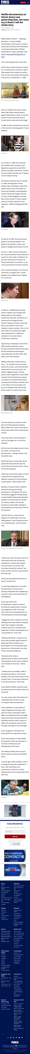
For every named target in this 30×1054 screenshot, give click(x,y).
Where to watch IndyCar (17, 1014)
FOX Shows (16, 947)
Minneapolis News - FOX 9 (5, 981)
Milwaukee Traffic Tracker (18, 924)
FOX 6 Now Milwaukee (5, 28)
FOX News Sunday (18, 945)
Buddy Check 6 (17, 958)
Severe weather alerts (19, 886)
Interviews (16, 918)
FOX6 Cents (4, 912)
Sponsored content (5, 1009)
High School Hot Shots (5, 939)
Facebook (3, 956)
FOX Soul (16, 943)
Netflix (12, 28)
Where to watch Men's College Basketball (17, 1018)
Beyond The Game (5, 934)
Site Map (3, 904)
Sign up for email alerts (18, 978)
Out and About (17, 917)
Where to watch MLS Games (19, 1029)
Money (3, 908)
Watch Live (23, 2)
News (3, 884)
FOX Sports (16, 942)
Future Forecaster (18, 899)
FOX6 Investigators (5, 890)
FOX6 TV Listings (18, 936)
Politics (3, 896)
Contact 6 (3, 910)
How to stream (17, 931)
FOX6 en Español (5, 902)
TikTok (2, 960)
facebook (8, 1037)
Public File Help (17, 988)
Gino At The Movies (18, 922)
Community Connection (16, 962)
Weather (17, 884)
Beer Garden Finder (18, 955)
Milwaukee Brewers (5, 931)
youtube (19, 1037)
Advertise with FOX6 (6, 1005)
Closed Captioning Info (18, 992)
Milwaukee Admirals (6, 936)
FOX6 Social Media (5, 952)
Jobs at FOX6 (17, 984)
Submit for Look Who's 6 (17, 911)
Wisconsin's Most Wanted (5, 888)
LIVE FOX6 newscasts (19, 933)
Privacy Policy (16, 843)
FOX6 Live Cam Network (17, 891)
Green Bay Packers (5, 933)
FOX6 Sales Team (5, 1003)
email (22, 1037)
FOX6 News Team (18, 983)
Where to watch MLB (19, 1008)
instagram (13, 1037)
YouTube (3, 955)
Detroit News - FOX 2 (6, 984)
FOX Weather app (18, 893)
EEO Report (16, 986)
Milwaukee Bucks (5, 941)
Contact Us (17, 974)
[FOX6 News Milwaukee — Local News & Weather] (5, 2)
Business (3, 917)
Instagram (3, 958)
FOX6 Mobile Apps (18, 981)
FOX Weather (17, 895)
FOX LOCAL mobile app (5, 900)
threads (16, 1037)
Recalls (2, 914)
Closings (16, 897)
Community (17, 951)
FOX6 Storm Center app (18, 888)
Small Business (4, 919)
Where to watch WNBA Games (17, 1026)
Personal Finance (5, 915)
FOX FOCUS (4, 1007)
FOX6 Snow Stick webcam (18, 901)
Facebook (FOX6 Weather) (5, 967)
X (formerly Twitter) (5, 965)
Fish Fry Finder (17, 956)
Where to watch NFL (19, 1003)
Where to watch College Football (17, 1006)
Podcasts (3, 894)
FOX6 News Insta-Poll (6, 897)
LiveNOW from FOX (18, 938)
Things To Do (17, 953)
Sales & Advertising (5, 1001)
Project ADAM (17, 960)
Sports (3, 929)
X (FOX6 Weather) (5, 970)
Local (2, 886)
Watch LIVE (17, 929)
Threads (3, 962)
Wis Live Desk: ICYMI (19, 934)
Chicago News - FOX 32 (6, 978)
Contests (16, 976)
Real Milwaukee (17, 915)
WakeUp (16, 908)
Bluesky (3, 963)
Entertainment (4, 892)
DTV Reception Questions (17, 995)
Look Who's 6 (17, 913)
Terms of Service (16, 844)
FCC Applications (18, 990)
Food (15, 920)
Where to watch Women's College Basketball (18, 1022)
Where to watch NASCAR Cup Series (18, 1011)
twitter (11, 1037)
